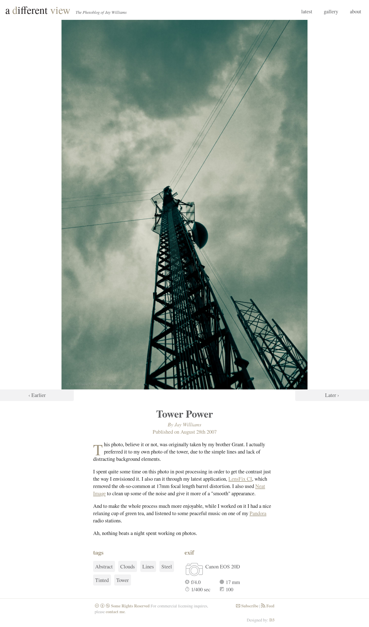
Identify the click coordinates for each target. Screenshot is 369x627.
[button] (37, 210)
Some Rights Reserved (122, 606)
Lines (148, 566)
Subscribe (247, 606)
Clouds (127, 566)
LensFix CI (240, 478)
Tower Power (184, 413)
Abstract (104, 566)
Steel (166, 566)
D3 (271, 620)
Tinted (102, 580)
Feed (267, 606)
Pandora (258, 513)
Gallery (331, 11)
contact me (115, 611)
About (355, 11)
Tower (122, 580)
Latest (306, 11)
